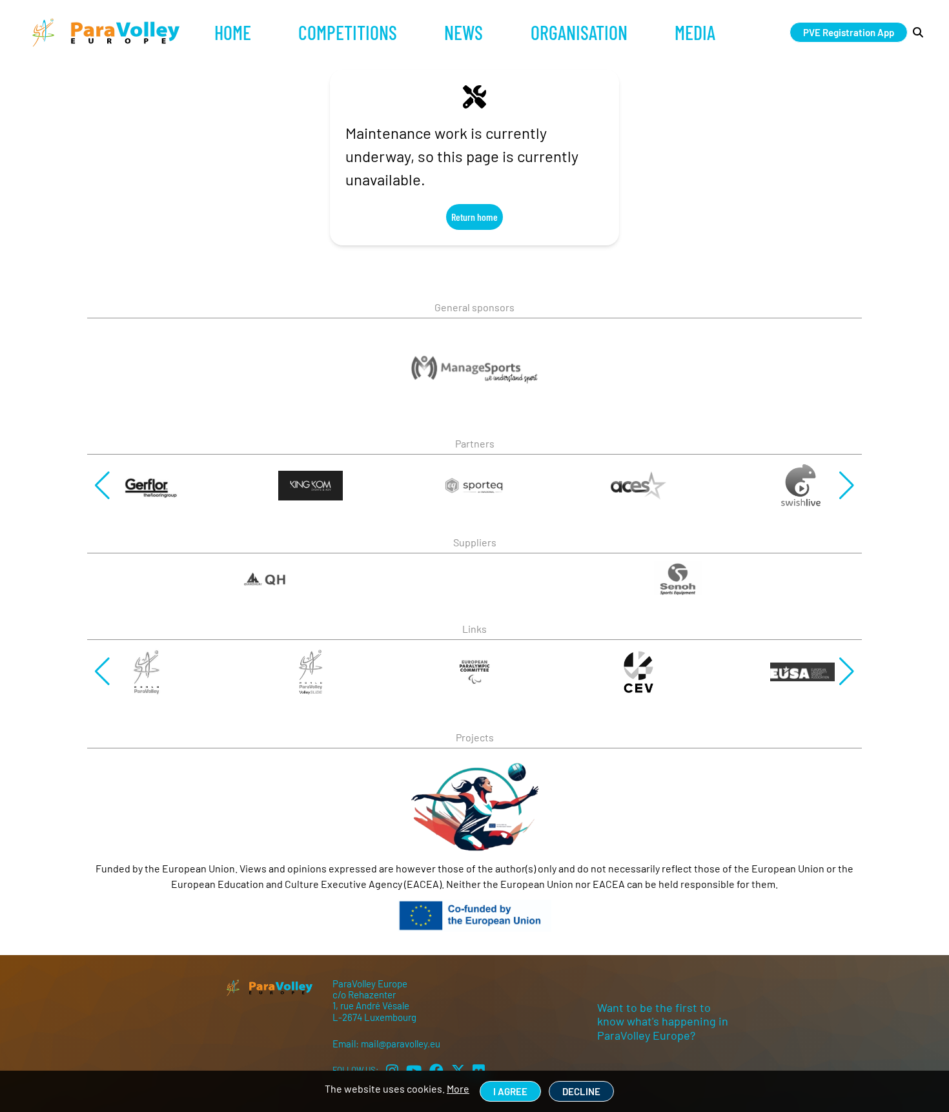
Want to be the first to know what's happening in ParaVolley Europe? (662, 1021)
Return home (474, 217)
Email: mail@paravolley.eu (386, 1043)
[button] (102, 485)
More (458, 1088)
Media (695, 32)
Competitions (347, 32)
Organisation (579, 32)
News (463, 32)
